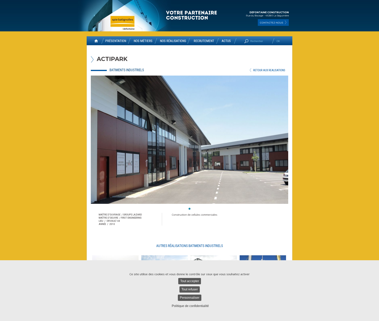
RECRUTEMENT (204, 41)
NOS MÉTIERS (143, 41)
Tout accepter (189, 281)
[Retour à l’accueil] (96, 42)
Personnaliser (189, 297)
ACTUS (226, 41)
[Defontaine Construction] (192, 15)
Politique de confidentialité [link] (190, 306)
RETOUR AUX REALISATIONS (269, 70)
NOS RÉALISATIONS (173, 41)
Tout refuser (189, 289)
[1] (189, 209)
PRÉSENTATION (115, 41)
